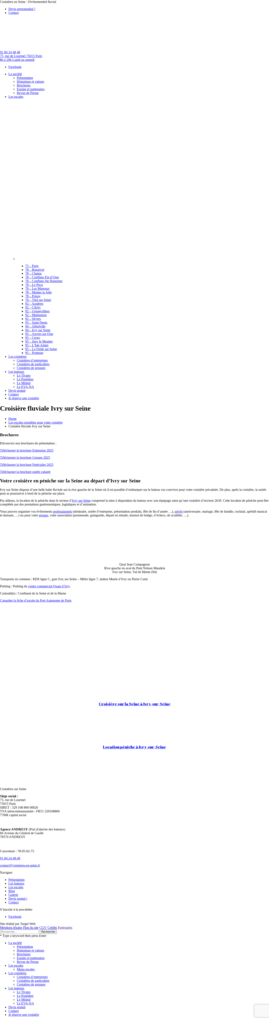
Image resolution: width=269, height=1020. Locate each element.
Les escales (15, 887)
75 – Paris (31, 266)
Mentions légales (11, 927)
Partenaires (65, 927)
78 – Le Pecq (34, 285)
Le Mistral (23, 999)
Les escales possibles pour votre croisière (35, 422)
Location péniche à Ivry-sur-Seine (134, 746)
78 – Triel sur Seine (38, 300)
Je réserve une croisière (23, 1014)
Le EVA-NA (25, 1003)
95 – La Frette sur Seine (41, 349)
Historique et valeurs (30, 950)
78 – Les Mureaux (37, 288)
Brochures (23, 954)
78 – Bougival (34, 269)
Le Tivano (23, 992)
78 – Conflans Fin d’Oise (42, 277)
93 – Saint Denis (36, 322)
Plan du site (30, 927)
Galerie (13, 895)
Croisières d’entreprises (32, 977)
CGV (43, 927)
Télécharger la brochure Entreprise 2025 (26, 450)
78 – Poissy (33, 296)
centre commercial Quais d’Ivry (49, 586)
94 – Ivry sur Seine (37, 330)
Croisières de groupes (31, 984)
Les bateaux (16, 883)
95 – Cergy (32, 337)
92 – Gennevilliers (37, 311)
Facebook (14, 67)
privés (179, 511)
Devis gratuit (16, 1007)
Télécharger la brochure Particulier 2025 (26, 464)
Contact (13, 12)
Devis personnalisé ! (21, 9)
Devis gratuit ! (17, 898)
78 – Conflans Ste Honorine (43, 281)
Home (12, 418)
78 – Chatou (33, 273)
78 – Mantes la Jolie (38, 292)
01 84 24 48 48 (10, 52)
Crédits (52, 927)
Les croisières (17, 973)
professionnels (62, 511)
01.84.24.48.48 (10, 858)
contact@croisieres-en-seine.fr (20, 865)
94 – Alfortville (35, 326)
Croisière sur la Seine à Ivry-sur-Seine (134, 703)
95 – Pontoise (34, 353)
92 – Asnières (34, 303)
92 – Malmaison (36, 315)
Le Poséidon (25, 996)
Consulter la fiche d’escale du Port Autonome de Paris (35, 600)
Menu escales (26, 969)
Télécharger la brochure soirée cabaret (25, 472)
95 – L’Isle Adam (36, 345)
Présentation (16, 879)
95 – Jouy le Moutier (39, 341)
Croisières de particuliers (33, 980)
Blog (11, 891)
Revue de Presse (28, 962)
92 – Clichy (33, 307)
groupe (43, 515)
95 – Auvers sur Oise (39, 334)
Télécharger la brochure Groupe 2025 (25, 457)
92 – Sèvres (33, 319)
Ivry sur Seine (81, 500)
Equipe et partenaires (31, 958)
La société (15, 943)
